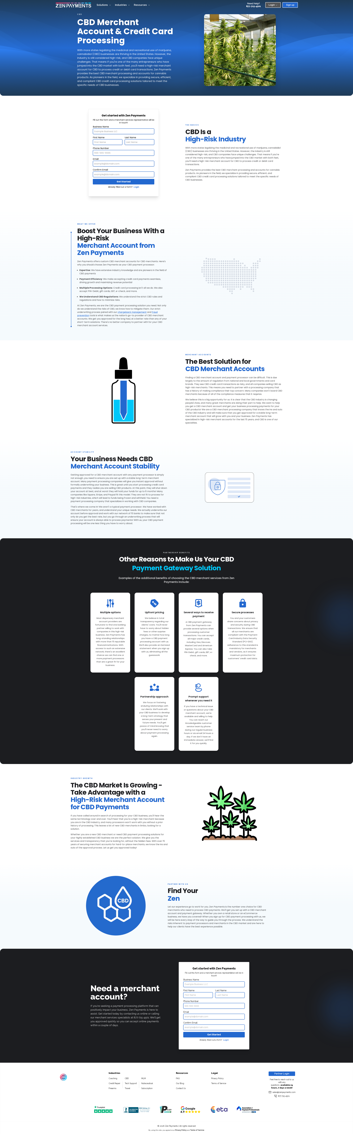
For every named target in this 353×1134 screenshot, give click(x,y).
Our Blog (180, 1083)
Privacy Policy (217, 1078)
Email (96, 159)
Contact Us (181, 1088)
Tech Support (131, 1083)
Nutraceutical (147, 1083)
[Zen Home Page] (73, 5)
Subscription (147, 1088)
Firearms (112, 1088)
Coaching (113, 1078)
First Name (99, 137)
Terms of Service (218, 1083)
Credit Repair (114, 1083)
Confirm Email (100, 169)
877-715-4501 (253, 6)
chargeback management (132, 312)
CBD (127, 1078)
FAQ (178, 1078)
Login (136, 187)
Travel (127, 1088)
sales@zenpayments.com (283, 1092)
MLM (143, 1078)
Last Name (130, 137)
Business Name (101, 126)
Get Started (124, 181)
